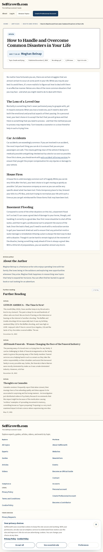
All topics (6, 445)
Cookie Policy (7, 505)
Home (6, 24)
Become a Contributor (62, 502)
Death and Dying (30, 24)
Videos (5, 471)
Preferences (83, 545)
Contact (56, 478)
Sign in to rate (82, 60)
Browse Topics (24, 13)
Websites (56, 451)
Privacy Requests (9, 517)
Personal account (60, 489)
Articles (15, 24)
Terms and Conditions (11, 498)
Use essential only (51, 545)
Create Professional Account (64, 496)
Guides (5, 458)
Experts (5, 451)
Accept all (19, 545)
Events (55, 465)
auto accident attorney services (54, 157)
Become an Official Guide (63, 471)
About (4, 13)
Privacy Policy (7, 492)
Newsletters (58, 458)
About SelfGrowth (60, 445)
